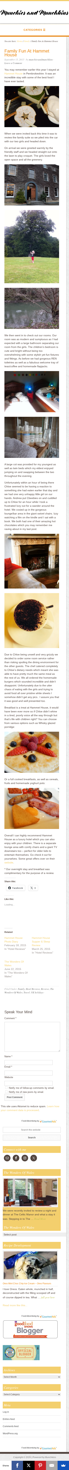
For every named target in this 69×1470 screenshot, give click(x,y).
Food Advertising (29, 1121)
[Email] (52, 1465)
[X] (29, 1465)
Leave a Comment (13, 63)
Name (8, 1056)
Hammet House (13, 73)
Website (8, 1077)
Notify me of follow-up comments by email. (31, 1088)
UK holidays (37, 992)
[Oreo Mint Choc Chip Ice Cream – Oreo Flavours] (30, 1280)
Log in (6, 1412)
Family (21, 989)
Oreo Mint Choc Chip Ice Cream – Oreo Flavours (27, 1283)
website (8, 862)
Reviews (45, 989)
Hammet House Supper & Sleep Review (41, 941)
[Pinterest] (40, 1465)
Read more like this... (15, 1305)
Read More (40, 1219)
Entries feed (9, 1419)
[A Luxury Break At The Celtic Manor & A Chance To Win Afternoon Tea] (30, 1207)
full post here (48, 1297)
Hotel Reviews (33, 989)
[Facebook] (17, 1465)
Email (8, 1066)
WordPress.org (10, 1433)
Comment (10, 1018)
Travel (27, 992)
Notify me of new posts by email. (26, 1092)
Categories (33, 29)
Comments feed (11, 1426)
